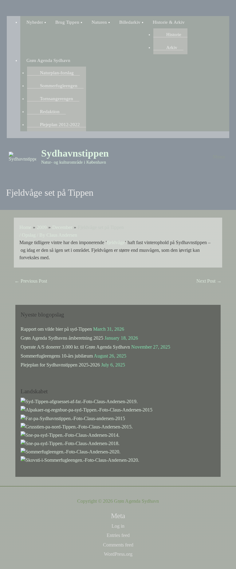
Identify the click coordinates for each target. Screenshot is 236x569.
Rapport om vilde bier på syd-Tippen (56, 329)
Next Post (209, 281)
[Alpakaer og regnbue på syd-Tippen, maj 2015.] (86, 409)
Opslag (29, 235)
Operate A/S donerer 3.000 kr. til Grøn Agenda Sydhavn (75, 347)
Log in (118, 526)
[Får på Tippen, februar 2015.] (73, 417)
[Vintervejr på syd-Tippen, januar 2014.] (70, 434)
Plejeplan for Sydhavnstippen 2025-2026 (60, 364)
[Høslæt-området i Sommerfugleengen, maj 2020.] (70, 451)
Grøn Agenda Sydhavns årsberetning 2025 (62, 338)
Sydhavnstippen (75, 153)
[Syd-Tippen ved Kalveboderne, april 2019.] (79, 401)
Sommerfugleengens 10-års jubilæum (57, 355)
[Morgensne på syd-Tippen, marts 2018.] (70, 442)
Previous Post (30, 281)
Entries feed (118, 535)
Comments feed (118, 545)
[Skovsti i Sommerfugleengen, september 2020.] (80, 459)
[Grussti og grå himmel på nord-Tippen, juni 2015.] (77, 426)
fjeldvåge (116, 242)
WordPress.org (118, 554)
